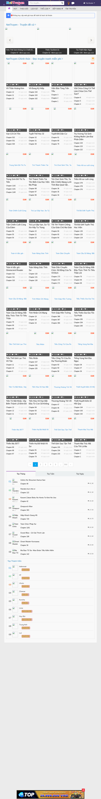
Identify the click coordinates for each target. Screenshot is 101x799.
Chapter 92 (33, 414)
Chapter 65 (55, 234)
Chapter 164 (33, 92)
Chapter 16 (33, 323)
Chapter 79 (55, 144)
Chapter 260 (78, 53)
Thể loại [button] (44, 9)
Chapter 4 (77, 104)
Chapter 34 (55, 195)
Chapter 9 (9, 371)
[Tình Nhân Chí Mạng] (39, 299)
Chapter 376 (78, 189)
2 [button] (40, 464)
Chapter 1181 (25, 528)
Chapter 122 (24, 492)
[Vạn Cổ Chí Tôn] (16, 120)
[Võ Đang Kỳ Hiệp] (39, 74)
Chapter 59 (55, 368)
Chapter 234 (55, 450)
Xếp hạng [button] (57, 9)
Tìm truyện (70, 9)
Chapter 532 (10, 137)
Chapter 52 (46, 53)
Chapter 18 (33, 320)
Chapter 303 (24, 510)
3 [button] (45, 464)
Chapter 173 (55, 277)
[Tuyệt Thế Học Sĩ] (39, 120)
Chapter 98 (33, 188)
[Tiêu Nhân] (39, 344)
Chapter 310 (10, 280)
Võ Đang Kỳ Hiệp (36, 88)
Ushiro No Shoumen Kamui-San (32, 480)
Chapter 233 (55, 454)
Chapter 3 (54, 95)
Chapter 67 (14, 53)
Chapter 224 (78, 143)
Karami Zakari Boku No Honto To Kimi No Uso (38, 498)
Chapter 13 (10, 407)
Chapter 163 (33, 95)
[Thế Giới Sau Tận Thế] (62, 430)
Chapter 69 (78, 280)
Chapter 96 (33, 195)
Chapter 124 (78, 238)
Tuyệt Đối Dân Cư (59, 134)
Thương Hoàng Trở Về (61, 401)
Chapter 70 (78, 277)
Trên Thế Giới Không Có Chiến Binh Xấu (20, 50)
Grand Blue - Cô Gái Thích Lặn (32, 533)
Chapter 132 (33, 274)
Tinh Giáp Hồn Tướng (61, 313)
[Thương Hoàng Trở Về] (62, 387)
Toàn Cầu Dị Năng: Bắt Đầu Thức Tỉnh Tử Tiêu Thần (16, 316)
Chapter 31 (33, 141)
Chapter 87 (10, 454)
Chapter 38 (78, 365)
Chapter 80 (55, 141)
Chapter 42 (24, 501)
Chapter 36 (55, 188)
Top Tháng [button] (21, 474)
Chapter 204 (78, 322)
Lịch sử (34, 9)
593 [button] (65, 464)
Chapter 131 (33, 277)
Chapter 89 (10, 447)
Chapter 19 (33, 316)
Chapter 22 (33, 231)
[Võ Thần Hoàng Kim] (16, 74)
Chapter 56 (10, 231)
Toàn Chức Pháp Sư (28, 524)
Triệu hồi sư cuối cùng (83, 179)
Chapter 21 (33, 234)
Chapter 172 (55, 280)
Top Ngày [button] (80, 474)
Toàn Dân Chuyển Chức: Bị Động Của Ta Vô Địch (61, 270)
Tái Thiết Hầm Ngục (84, 50)
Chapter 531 (10, 141)
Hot (15, 9)
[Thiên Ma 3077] (17, 430)
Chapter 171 (55, 283)
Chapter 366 (55, 323)
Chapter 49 (24, 484)
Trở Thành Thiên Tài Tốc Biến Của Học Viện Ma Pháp (39, 182)
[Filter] (93, 59)
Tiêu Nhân (33, 358)
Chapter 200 (78, 326)
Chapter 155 (33, 368)
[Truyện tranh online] (15, 3)
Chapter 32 (33, 137)
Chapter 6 (77, 97)
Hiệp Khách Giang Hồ (28, 515)
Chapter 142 (24, 554)
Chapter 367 (55, 320)
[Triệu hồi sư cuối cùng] (84, 165)
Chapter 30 (33, 144)
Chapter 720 (24, 519)
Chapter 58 (55, 371)
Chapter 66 (55, 231)
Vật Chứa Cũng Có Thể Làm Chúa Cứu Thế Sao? (84, 91)
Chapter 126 (78, 231)
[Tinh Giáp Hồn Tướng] (61, 299)
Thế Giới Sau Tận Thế (61, 444)
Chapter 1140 (11, 192)
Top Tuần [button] (50, 474)
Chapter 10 (10, 98)
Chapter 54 (10, 238)
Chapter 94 (33, 407)
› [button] (70, 464)
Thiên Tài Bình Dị (52, 50)
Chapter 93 (33, 411)
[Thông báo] (72, 4)
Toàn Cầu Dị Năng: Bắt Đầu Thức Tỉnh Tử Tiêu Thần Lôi (84, 270)
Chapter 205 (78, 319)
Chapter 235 (55, 447)
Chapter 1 (54, 101)
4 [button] (50, 464)
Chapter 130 (33, 280)
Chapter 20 (33, 238)
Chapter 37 (78, 368)
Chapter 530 (10, 144)
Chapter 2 (54, 98)
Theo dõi (24, 9)
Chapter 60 (55, 365)
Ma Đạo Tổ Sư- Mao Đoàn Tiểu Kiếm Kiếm (37, 550)
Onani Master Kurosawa (29, 541)
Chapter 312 (10, 274)
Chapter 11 (10, 95)
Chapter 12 (10, 92)
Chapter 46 (55, 408)
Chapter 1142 (11, 186)
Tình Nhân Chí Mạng (38, 313)
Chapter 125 (78, 234)
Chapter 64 (55, 238)
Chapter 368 (55, 316)
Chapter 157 (33, 362)
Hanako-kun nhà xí (27, 489)
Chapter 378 (78, 186)
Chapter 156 (33, 365)
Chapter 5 (77, 101)
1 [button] (35, 464)
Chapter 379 (78, 183)
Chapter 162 (33, 98)
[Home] (9, 8)
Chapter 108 (24, 536)
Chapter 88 (10, 450)
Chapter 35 (55, 192)
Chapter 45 (55, 411)
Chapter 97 (33, 192)
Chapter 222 (78, 150)
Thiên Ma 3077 (12, 444)
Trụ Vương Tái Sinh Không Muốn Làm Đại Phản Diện (83, 136)
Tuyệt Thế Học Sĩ (36, 134)
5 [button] (55, 464)
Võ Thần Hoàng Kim (15, 88)
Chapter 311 (10, 277)
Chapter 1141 (11, 189)
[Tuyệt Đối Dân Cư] (62, 120)
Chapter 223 (78, 146)
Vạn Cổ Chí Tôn (13, 134)
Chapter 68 (78, 283)
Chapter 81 (55, 137)
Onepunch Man (26, 506)
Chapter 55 (10, 234)
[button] (10, 40)
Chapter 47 (55, 404)
